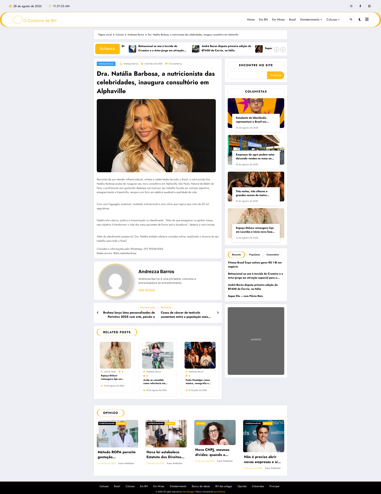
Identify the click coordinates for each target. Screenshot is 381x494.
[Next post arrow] (218, 312)
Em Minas (278, 19)
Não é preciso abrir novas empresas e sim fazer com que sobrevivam (262, 459)
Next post (166, 307)
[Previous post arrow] (98, 312)
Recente (236, 254)
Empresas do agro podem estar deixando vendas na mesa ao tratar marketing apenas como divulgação (255, 157)
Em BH (263, 19)
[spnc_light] (360, 19)
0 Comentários (175, 63)
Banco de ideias (201, 486)
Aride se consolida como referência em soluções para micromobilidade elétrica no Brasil (154, 381)
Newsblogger (188, 491)
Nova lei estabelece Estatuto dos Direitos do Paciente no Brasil (164, 455)
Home (251, 19)
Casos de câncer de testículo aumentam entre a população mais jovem (184, 315)
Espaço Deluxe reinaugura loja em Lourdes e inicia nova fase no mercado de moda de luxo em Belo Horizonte (113, 377)
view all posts (146, 290)
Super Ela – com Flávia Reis (271, 48)
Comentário (273, 254)
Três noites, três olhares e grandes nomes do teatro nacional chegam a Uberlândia (254, 193)
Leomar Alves (110, 371)
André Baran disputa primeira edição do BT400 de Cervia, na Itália (216, 48)
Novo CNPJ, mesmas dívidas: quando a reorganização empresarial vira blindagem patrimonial (214, 452)
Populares (254, 254)
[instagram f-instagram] (351, 6)
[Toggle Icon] (366, 19)
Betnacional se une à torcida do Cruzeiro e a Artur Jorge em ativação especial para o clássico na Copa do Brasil (150, 48)
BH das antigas (223, 486)
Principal (274, 486)
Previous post (147, 307)
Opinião (121, 423)
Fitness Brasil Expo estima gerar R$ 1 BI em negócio (255, 264)
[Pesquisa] (351, 19)
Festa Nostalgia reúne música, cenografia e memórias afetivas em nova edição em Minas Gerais (198, 381)
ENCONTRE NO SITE (256, 65)
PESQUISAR (275, 75)
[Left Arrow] (276, 49)
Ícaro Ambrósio (126, 463)
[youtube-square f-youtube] (369, 6)
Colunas (332, 19)
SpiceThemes (219, 491)
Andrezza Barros (106, 63)
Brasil (292, 19)
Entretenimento (309, 19)
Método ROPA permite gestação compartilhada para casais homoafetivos (117, 455)
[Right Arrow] (283, 49)
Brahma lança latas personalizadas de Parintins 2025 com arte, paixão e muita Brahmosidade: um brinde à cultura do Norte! (129, 315)
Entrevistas (258, 486)
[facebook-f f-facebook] (360, 6)
